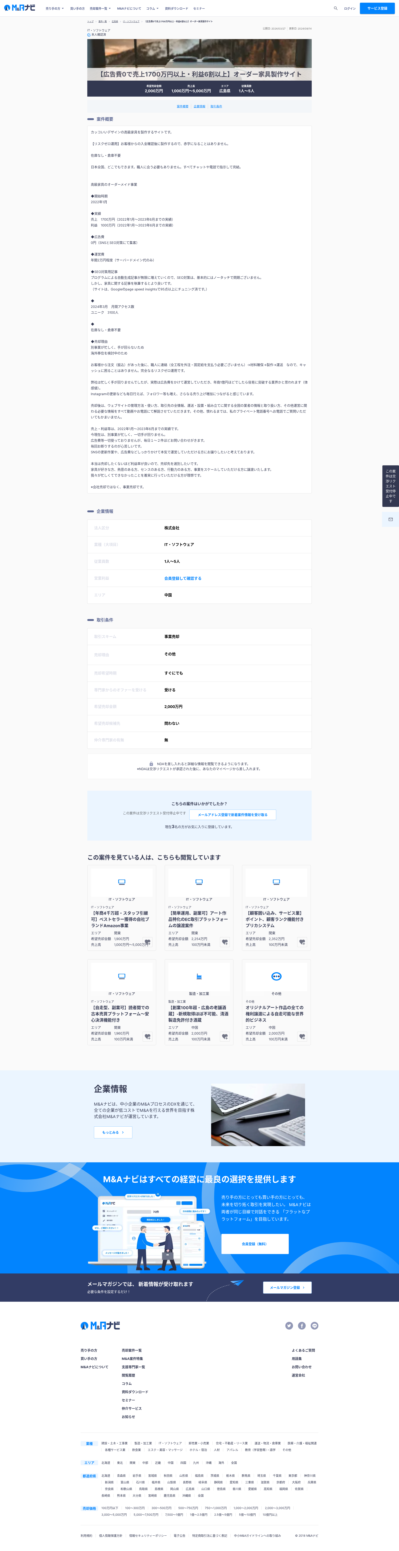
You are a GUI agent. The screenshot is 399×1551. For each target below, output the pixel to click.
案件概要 (182, 106)
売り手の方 (53, 8)
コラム (150, 8)
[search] (336, 8)
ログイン (350, 8)
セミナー (199, 8)
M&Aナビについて (129, 8)
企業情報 (199, 106)
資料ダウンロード (176, 8)
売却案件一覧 (98, 8)
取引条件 (216, 106)
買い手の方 (77, 8)
